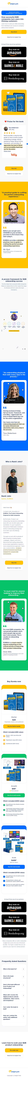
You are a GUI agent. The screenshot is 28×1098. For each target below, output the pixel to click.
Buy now (14, 168)
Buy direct (14, 31)
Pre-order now (14, 1050)
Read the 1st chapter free (14, 37)
